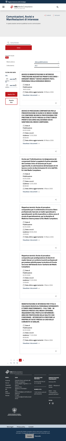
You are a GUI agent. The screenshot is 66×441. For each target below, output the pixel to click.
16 (17, 363)
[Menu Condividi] (56, 103)
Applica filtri (11, 94)
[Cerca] (57, 7)
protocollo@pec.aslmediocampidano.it (23, 392)
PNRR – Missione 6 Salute (54, 386)
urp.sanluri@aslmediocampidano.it (23, 397)
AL (6, 82)
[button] (46, 62)
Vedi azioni (57, 15)
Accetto (29, 436)
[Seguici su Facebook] (50, 403)
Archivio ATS (52, 382)
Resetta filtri (11, 101)
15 (14, 363)
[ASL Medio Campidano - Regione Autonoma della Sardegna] (14, 372)
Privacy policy (21, 427)
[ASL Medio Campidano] (6, 1)
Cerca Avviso (14, 43)
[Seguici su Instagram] (53, 403)
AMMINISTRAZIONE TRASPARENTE (54, 378)
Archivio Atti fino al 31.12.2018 (39, 382)
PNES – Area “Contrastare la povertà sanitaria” (54, 392)
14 (11, 363)
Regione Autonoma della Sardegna (17, 1)
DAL (6, 75)
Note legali (10, 427)
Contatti (31, 427)
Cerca (18, 48)
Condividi (48, 15)
